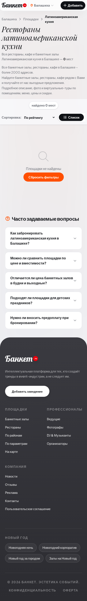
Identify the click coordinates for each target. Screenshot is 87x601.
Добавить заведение (27, 391)
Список (74, 117)
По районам (13, 435)
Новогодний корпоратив (59, 547)
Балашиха (9, 19)
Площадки (30, 19)
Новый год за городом (24, 558)
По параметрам (16, 443)
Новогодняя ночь (21, 547)
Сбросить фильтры (44, 177)
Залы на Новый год (63, 558)
